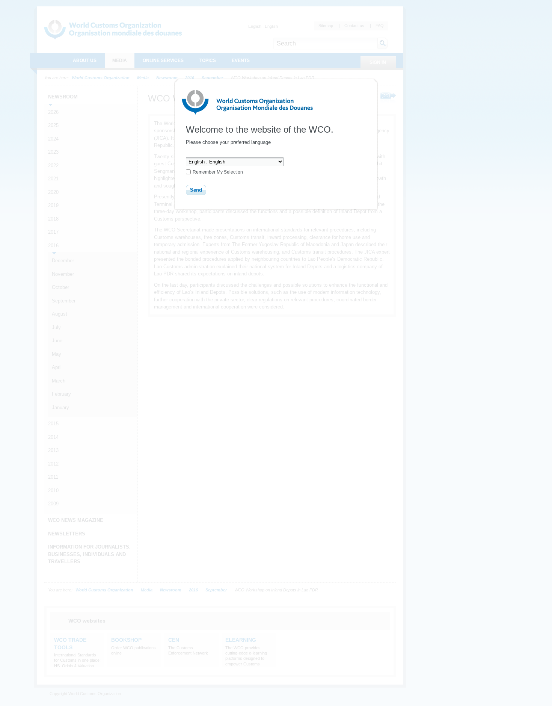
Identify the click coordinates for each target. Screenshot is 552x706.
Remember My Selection (218, 172)
